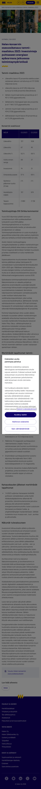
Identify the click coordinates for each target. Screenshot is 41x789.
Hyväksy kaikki (20, 415)
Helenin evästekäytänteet (26, 409)
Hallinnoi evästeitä (20, 422)
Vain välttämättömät (20, 429)
